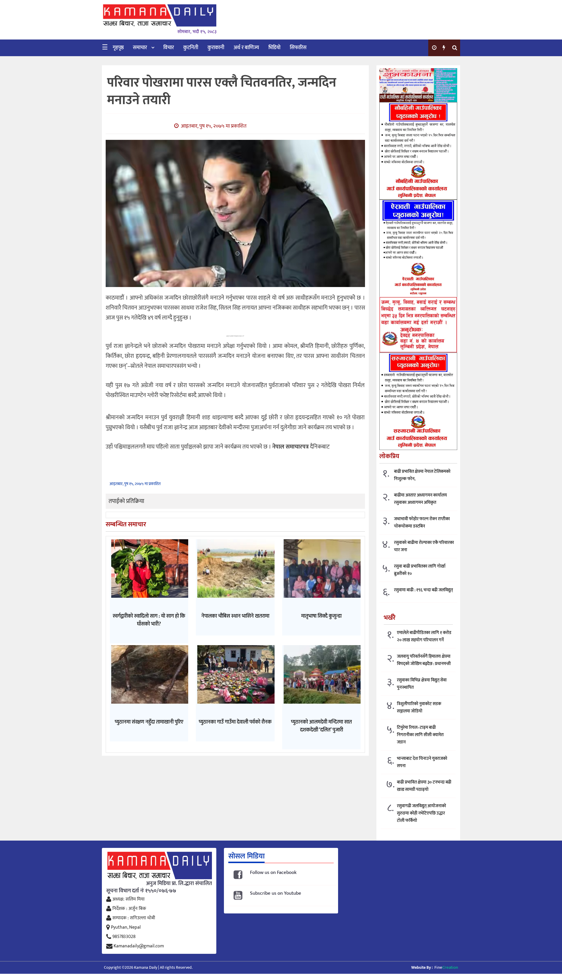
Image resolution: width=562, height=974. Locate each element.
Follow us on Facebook (273, 872)
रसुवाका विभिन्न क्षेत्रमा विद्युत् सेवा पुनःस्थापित (422, 683)
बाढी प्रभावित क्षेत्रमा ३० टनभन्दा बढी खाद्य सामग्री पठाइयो (424, 786)
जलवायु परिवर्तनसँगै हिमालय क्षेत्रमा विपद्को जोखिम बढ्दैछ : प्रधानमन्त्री (424, 660)
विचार (168, 47)
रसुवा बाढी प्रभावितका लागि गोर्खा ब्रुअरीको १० (420, 570)
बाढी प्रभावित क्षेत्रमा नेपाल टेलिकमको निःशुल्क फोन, (422, 475)
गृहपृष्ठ (118, 47)
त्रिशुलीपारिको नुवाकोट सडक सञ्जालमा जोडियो (419, 707)
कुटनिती (190, 47)
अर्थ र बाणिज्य (246, 47)
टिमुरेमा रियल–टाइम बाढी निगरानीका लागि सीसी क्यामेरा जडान (420, 735)
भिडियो (274, 47)
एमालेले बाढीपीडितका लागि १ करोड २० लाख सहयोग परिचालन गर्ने (424, 636)
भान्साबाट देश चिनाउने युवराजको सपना (422, 762)
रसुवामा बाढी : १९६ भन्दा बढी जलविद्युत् (423, 590)
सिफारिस (298, 47)
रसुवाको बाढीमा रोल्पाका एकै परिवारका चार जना (424, 546)
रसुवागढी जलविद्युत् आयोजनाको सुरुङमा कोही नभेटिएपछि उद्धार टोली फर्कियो (421, 813)
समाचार (140, 47)
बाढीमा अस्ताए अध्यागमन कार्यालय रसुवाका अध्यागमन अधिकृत (420, 499)
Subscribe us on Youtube (275, 893)
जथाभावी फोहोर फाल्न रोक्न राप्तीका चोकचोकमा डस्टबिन (422, 522)
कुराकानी (216, 47)
